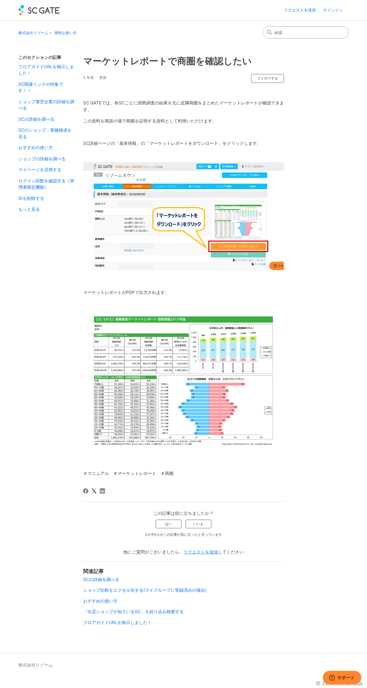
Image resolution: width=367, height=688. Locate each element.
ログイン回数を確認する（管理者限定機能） (46, 184)
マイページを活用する (39, 169)
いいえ (198, 524)
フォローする (267, 78)
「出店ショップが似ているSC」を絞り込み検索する (133, 611)
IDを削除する (31, 198)
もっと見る (29, 209)
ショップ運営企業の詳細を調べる (46, 105)
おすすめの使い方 (35, 147)
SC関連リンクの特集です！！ (40, 87)
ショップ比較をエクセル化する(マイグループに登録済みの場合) (144, 590)
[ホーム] (39, 10)
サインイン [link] (333, 9)
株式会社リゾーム (33, 32)
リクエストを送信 (300, 9)
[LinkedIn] (102, 491)
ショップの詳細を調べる (42, 158)
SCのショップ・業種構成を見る (45, 133)
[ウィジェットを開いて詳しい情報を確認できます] (342, 678)
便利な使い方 (65, 32)
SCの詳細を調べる (36, 119)
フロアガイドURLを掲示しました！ (46, 70)
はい (168, 524)
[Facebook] (85, 491)
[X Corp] (94, 491)
